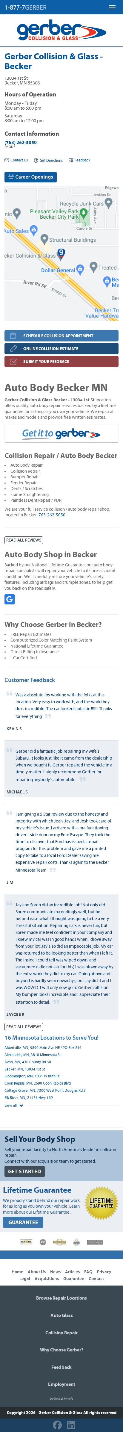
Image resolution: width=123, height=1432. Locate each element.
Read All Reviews (23, 540)
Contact (96, 1278)
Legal (24, 1278)
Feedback (82, 160)
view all (11, 1106)
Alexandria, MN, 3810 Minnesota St (32, 1055)
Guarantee (73, 1278)
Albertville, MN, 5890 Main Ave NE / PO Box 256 (43, 1048)
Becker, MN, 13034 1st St (24, 1069)
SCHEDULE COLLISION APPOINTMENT (58, 335)
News (55, 1271)
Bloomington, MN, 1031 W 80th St (31, 1076)
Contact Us (19, 160)
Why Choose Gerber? (61, 1350)
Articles (72, 1271)
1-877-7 (25, 7)
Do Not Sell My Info (61, 1398)
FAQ (88, 1271)
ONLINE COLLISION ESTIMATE (50, 348)
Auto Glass (61, 1315)
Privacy (104, 1271)
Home (17, 1271)
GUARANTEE (23, 1222)
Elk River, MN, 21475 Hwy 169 (28, 1098)
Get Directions (51, 161)
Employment (61, 1384)
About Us (37, 1271)
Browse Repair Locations (61, 1298)
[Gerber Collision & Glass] (61, 29)
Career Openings (33, 177)
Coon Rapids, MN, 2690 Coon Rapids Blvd (37, 1083)
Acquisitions (47, 1278)
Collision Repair (61, 1333)
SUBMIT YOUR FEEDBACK (46, 361)
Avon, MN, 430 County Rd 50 (27, 1062)
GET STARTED (24, 1171)
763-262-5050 (52, 515)
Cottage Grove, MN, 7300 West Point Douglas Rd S (44, 1091)
